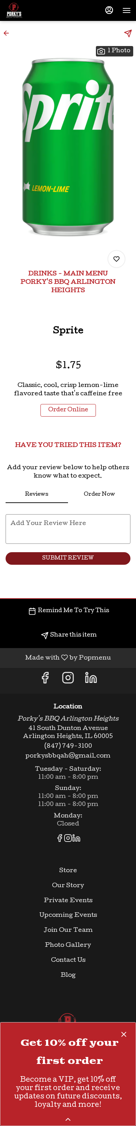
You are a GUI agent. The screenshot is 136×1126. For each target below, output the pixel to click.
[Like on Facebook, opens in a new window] (45, 680)
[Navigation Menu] (126, 10)
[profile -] (109, 10)
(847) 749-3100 (68, 747)
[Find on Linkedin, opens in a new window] (91, 680)
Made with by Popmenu (58, 658)
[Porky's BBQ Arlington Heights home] (36, 10)
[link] (68, 410)
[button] (8, 33)
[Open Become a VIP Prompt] (68, 1119)
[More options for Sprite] (116, 259)
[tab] (37, 494)
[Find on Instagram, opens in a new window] (68, 680)
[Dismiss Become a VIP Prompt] (123, 1034)
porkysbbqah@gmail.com (68, 756)
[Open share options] (128, 33)
